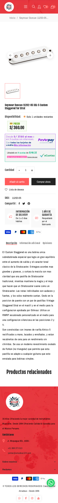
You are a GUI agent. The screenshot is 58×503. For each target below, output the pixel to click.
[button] (53, 6)
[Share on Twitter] (23, 203)
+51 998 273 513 (15, 448)
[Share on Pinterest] (29, 203)
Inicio (12, 18)
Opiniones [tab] (47, 243)
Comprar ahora (43, 181)
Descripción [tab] (11, 243)
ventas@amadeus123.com (19, 453)
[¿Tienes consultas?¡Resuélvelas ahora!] (51, 483)
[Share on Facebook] (19, 203)
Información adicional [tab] (29, 243)
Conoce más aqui (32, 157)
